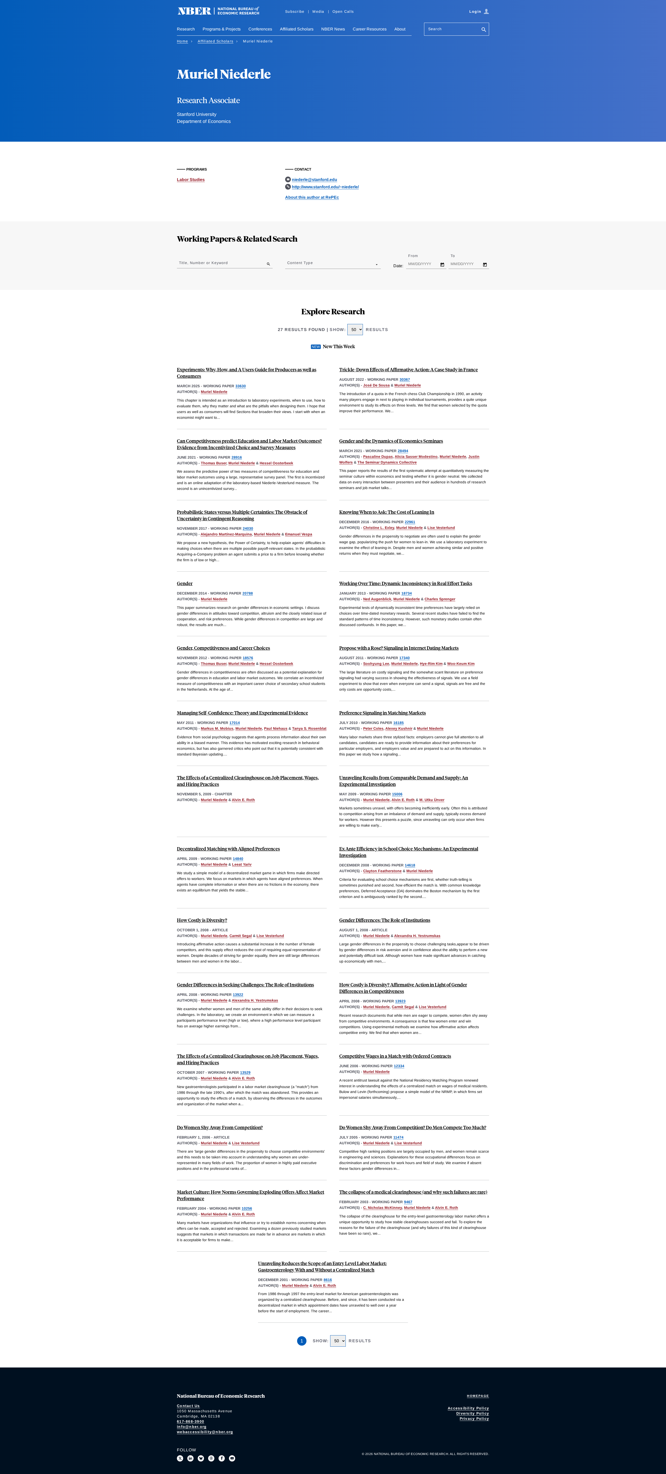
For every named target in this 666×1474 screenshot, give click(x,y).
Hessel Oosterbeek (276, 463)
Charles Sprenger (440, 599)
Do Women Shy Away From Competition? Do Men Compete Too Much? (412, 1127)
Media (318, 11)
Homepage (478, 1396)
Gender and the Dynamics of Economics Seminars (391, 441)
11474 (398, 1137)
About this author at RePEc (312, 197)
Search (435, 29)
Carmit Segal (240, 936)
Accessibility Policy (468, 1408)
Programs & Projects (222, 29)
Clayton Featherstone (382, 871)
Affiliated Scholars (296, 29)
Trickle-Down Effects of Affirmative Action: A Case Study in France (408, 369)
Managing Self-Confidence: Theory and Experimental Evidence (242, 712)
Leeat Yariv (242, 864)
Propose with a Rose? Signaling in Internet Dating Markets (399, 648)
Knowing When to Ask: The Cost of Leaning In (386, 512)
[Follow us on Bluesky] (201, 1458)
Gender (185, 583)
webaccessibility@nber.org (205, 1432)
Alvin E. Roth (243, 800)
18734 (406, 593)
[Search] (484, 30)
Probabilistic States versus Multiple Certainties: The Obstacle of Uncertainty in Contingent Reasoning (242, 515)
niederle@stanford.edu (314, 179)
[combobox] (288, 264)
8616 (328, 1280)
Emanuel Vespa (298, 534)
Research (186, 29)
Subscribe (294, 11)
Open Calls (343, 11)
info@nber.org (192, 1427)
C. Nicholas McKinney (382, 1208)
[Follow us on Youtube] (232, 1458)
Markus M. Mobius (217, 728)
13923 (400, 1001)
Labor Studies (191, 179)
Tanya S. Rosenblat (309, 728)
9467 (408, 1202)
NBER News (333, 29)
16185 (398, 723)
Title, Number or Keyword (203, 263)
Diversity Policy (472, 1413)
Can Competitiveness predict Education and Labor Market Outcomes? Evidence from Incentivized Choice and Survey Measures (249, 444)
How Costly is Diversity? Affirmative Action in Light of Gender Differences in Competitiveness (403, 987)
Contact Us (188, 1406)
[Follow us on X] (180, 1458)
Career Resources (370, 29)
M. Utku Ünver (431, 800)
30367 (405, 379)
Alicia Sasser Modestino (416, 456)
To (457, 256)
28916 (237, 457)
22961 (410, 522)
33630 (240, 386)
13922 (238, 994)
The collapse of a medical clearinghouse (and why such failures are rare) (413, 1192)
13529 (245, 1072)
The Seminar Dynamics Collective (387, 462)
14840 (238, 859)
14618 (410, 865)
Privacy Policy (474, 1418)
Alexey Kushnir (398, 728)
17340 (404, 658)
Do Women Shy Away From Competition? (220, 1127)
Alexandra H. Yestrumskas (417, 936)
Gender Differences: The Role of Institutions (384, 920)
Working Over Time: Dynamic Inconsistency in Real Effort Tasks (405, 583)
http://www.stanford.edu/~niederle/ (325, 187)
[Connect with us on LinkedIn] (190, 1458)
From (417, 256)
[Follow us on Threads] (211, 1458)
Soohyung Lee (376, 663)
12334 (399, 1066)
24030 (248, 528)
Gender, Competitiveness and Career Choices (223, 648)
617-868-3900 (190, 1421)
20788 (247, 593)
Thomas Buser (213, 463)
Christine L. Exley (378, 528)
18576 (248, 658)
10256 (247, 1208)
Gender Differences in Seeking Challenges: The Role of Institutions (245, 984)
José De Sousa (376, 385)
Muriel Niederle (214, 392)
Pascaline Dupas (378, 456)
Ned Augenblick (377, 599)
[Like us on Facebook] (222, 1458)
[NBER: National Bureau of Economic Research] (222, 13)
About (399, 29)
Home (182, 41)
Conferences (260, 29)
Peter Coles (373, 728)
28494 (403, 451)
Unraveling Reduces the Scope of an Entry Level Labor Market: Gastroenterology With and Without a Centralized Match (322, 1266)
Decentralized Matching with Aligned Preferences (228, 848)
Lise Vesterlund (441, 528)
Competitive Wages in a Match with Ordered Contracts (395, 1056)
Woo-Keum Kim (461, 663)
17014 (234, 723)
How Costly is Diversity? (202, 920)
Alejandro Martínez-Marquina (226, 534)
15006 (397, 794)
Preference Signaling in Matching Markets (382, 712)
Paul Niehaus (275, 728)
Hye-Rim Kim (431, 663)
